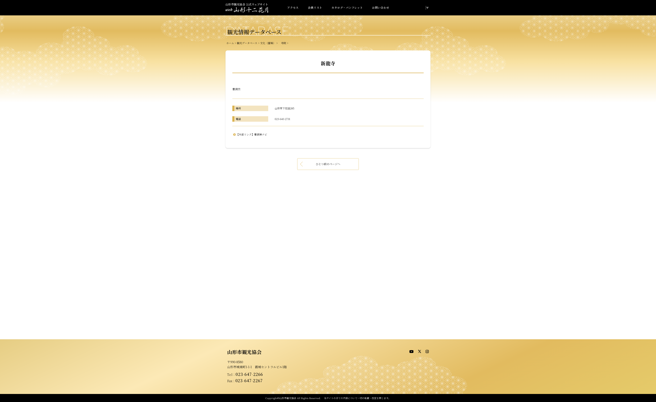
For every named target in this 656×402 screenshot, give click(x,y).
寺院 (282, 43)
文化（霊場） (268, 43)
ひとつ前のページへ (328, 164)
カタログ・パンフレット (347, 8)
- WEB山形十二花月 (247, 10)
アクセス (293, 8)
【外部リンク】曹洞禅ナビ (251, 134)
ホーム (230, 43)
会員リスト (315, 8)
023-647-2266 (249, 374)
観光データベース (247, 43)
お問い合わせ (380, 8)
